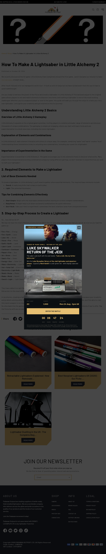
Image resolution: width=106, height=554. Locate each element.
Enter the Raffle (53, 311)
